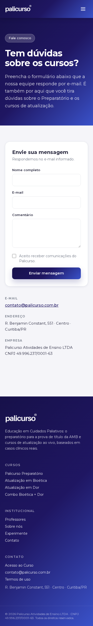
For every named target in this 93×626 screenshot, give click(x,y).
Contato (12, 540)
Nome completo (26, 170)
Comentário (22, 215)
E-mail (17, 192)
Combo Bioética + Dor (24, 494)
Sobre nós (13, 526)
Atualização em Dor (22, 487)
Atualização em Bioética (26, 480)
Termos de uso (18, 579)
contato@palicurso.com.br (32, 305)
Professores (15, 519)
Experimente (16, 533)
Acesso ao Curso (19, 565)
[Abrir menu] (83, 9)
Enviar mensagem (46, 273)
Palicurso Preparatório (24, 473)
